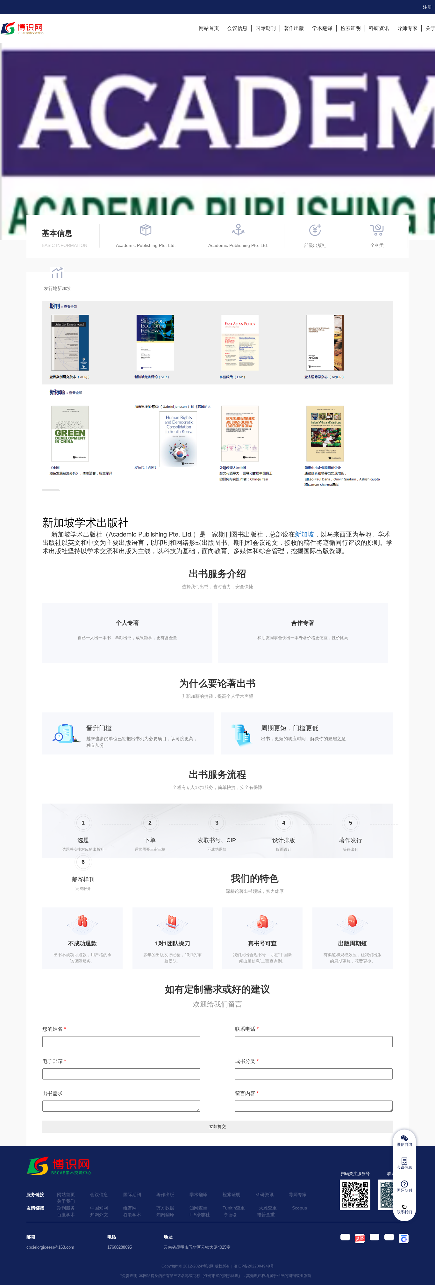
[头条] (357, 1242)
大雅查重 (268, 1207)
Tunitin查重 (234, 1207)
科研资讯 (379, 28)
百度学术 (66, 1214)
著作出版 (294, 28)
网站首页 (209, 28)
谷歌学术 (132, 1214)
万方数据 (165, 1207)
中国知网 (99, 1207)
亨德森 (230, 1214)
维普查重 (266, 1214)
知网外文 (99, 1214)
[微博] (372, 1242)
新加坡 (304, 533)
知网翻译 (165, 1214)
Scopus (299, 1207)
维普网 (130, 1207)
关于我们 (66, 1201)
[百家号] (401, 1242)
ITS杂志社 (199, 1214)
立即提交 (217, 1126)
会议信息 (237, 28)
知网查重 (198, 1207)
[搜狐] (386, 1242)
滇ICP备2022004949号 (254, 1266)
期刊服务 (66, 1207)
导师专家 (407, 28)
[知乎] (342, 1242)
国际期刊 (265, 28)
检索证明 (350, 28)
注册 (427, 7)
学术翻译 (322, 28)
